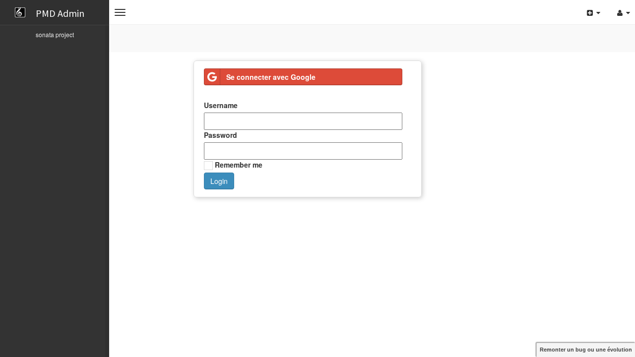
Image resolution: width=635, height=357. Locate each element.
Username (221, 105)
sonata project (55, 34)
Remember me (237, 165)
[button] (120, 12)
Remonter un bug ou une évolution (586, 350)
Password (220, 135)
